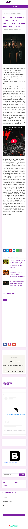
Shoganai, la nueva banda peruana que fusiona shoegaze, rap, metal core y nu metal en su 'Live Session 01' (17, 264)
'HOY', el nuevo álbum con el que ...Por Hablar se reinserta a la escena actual (17, 284)
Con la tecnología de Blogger (10, 462)
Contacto (16, 483)
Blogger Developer (14, 526)
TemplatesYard (14, 525)
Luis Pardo (6, 29)
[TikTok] (18, 344)
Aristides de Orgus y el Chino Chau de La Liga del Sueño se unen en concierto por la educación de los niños (17, 274)
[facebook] (10, 6)
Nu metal (8, 11)
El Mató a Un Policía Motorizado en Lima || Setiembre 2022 (7, 383)
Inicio (4, 11)
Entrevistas (5, 485)
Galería (16, 482)
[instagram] (13, 6)
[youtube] (16, 6)
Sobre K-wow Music (7, 483)
